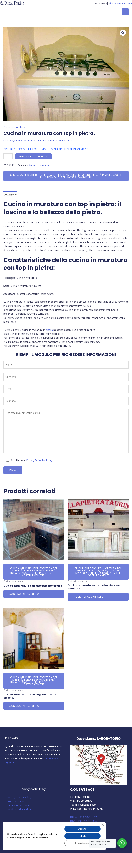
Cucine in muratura (14, 127)
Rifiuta (82, 836)
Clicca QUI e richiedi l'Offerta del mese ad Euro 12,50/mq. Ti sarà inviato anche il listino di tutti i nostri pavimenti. (66, 176)
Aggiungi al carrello (33, 156)
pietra (49, 329)
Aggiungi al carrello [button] (24, 594)
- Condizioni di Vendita (18, 809)
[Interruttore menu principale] (125, 11)
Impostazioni (82, 843)
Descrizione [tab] (10, 194)
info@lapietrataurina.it (120, 3)
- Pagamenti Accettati (17, 805)
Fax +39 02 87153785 (85, 817)
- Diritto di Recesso (16, 801)
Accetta (82, 828)
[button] (123, 33)
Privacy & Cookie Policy (39, 460)
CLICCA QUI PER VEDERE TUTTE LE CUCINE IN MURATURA (37, 140)
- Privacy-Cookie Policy (18, 797)
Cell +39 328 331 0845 (85, 821)
